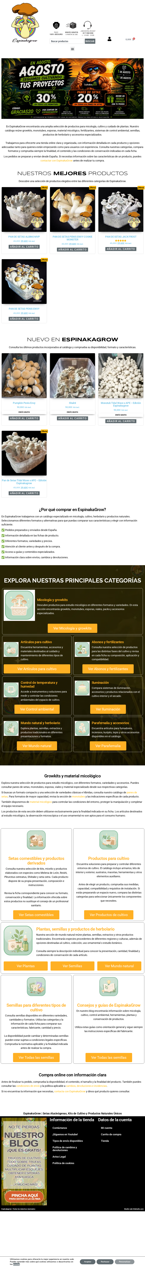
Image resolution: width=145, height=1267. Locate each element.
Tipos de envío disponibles (68, 1140)
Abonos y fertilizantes (108, 642)
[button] (72, 49)
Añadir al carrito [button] (24, 246)
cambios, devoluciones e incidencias (86, 1085)
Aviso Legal (59, 1156)
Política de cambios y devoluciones (65, 1149)
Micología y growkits (52, 600)
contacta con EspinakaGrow (70, 1091)
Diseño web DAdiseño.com (134, 1209)
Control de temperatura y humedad (39, 684)
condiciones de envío (28, 1085)
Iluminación (100, 683)
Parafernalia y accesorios (110, 723)
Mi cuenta (106, 1127)
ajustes (16, 1264)
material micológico (41, 801)
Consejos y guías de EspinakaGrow (108, 1005)
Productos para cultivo (108, 858)
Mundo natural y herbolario (40, 723)
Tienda (105, 1140)
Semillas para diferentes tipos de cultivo (36, 1007)
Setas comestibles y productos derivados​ (36, 861)
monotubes (78, 796)
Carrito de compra (111, 1134)
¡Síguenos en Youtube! (65, 1134)
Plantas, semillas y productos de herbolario (75, 929)
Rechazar (105, 1261)
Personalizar (124, 1261)
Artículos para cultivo (36, 642)
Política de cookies (63, 1163)
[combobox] (67, 41)
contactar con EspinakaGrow (56, 160)
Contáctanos (60, 1127)
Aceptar (87, 1261)
